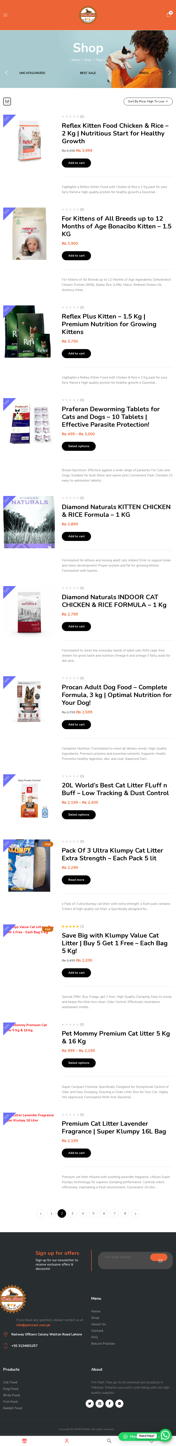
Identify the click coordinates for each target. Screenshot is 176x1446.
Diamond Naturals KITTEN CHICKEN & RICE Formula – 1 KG (116, 511)
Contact (97, 1331)
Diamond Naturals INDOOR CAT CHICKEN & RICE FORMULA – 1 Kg (114, 601)
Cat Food (10, 1382)
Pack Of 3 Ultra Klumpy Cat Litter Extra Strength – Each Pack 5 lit (112, 854)
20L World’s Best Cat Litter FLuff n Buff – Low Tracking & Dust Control (115, 789)
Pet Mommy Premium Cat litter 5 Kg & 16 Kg (116, 1037)
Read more (76, 880)
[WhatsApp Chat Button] (165, 1435)
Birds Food (11, 1395)
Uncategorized (32, 73)
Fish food (10, 1402)
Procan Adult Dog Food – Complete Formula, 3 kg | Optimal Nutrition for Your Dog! (117, 695)
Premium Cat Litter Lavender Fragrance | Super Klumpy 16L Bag (114, 1127)
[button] (168, 15)
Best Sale (88, 73)
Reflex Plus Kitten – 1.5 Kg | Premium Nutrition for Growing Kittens (109, 324)
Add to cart (76, 163)
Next (135, 1213)
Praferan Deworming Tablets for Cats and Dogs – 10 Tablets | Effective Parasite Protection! (111, 417)
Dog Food (10, 1389)
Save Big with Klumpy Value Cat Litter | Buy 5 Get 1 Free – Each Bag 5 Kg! (115, 943)
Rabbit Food (12, 1408)
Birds (144, 73)
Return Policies (103, 1343)
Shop (87, 60)
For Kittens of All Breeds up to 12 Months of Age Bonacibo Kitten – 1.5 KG (116, 226)
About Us (98, 1324)
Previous (40, 1213)
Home (76, 60)
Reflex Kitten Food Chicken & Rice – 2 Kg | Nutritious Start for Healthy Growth (115, 133)
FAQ (94, 1337)
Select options (78, 446)
